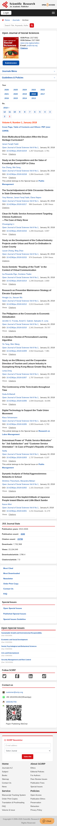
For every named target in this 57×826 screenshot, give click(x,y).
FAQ (5, 594)
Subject (5, 772)
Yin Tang (5, 344)
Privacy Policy (36, 810)
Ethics (33, 768)
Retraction (34, 806)
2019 (25, 94)
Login (6, 12)
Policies (35, 791)
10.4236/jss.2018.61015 (16, 257)
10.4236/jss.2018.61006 (16, 401)
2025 (16, 90)
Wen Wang (14, 344)
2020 (16, 94)
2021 (7, 94)
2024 (25, 90)
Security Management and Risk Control (16, 660)
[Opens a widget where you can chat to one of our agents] (47, 821)
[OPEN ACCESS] (48, 4)
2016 (7, 98)
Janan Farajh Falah (10, 144)
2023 (34, 90)
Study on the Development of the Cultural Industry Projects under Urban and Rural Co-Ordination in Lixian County (27, 243)
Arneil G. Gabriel (26, 321)
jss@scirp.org (32, 46)
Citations (24, 48)
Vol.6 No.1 (34, 147)
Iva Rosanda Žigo (9, 274)
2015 (16, 98)
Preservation (35, 802)
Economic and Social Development (14, 640)
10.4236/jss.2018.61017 (16, 204)
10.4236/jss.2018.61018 (16, 174)
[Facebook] (17, 676)
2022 (43, 90)
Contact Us (8, 589)
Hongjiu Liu (7, 297)
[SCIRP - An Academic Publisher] (18, 4)
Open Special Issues (12, 608)
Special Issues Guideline (14, 619)
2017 (43, 94)
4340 (23, 534)
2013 (34, 98)
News (4, 786)
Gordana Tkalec (25, 274)
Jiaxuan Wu (17, 297)
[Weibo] (44, 676)
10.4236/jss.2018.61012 (16, 304)
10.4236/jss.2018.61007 (16, 377)
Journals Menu (9, 71)
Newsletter (8, 578)
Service (6, 791)
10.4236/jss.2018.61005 (16, 424)
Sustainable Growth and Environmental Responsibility (21, 633)
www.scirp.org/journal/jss (29, 43)
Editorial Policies (37, 772)
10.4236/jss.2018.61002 (16, 488)
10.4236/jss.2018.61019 (16, 151)
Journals (16, 20)
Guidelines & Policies (12, 77)
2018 (34, 94)
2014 (25, 98)
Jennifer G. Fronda (10, 321)
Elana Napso (35, 197)
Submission (11, 63)
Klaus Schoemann (9, 417)
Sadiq (4, 451)
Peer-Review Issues (38, 779)
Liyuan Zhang (8, 251)
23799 (20, 539)
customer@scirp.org (14, 692)
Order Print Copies (10, 799)
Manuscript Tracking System (14, 795)
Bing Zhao (19, 251)
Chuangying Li (8, 224)
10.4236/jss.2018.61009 (16, 351)
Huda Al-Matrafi (8, 394)
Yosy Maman (7, 197)
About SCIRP (37, 764)
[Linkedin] (31, 676)
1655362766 (11, 702)
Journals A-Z (7, 768)
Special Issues (36, 786)
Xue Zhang (6, 167)
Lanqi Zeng (7, 371)
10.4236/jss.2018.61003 (16, 457)
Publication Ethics (37, 799)
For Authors (35, 775)
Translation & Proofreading (13, 802)
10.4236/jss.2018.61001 (16, 511)
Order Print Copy (10, 584)
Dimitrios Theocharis (10, 481)
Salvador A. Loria (41, 321)
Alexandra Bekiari (27, 481)
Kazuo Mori (7, 504)
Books (4, 775)
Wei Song (16, 167)
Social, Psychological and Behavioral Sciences (19, 646)
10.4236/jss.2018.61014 (16, 281)
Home (7, 20)
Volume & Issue (8, 810)
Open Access (35, 795)
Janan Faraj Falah (21, 197)
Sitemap (5, 779)
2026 (7, 90)
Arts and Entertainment (10, 653)
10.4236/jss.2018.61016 (16, 231)
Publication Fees (37, 783)
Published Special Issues (14, 614)
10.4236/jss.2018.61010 (16, 327)
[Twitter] (4, 676)
